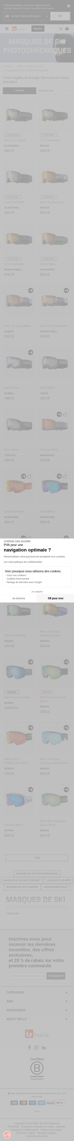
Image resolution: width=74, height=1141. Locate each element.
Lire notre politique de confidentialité (23, 562)
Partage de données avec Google (24, 582)
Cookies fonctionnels (18, 578)
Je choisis (18, 598)
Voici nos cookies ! (17, 575)
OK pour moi (55, 598)
